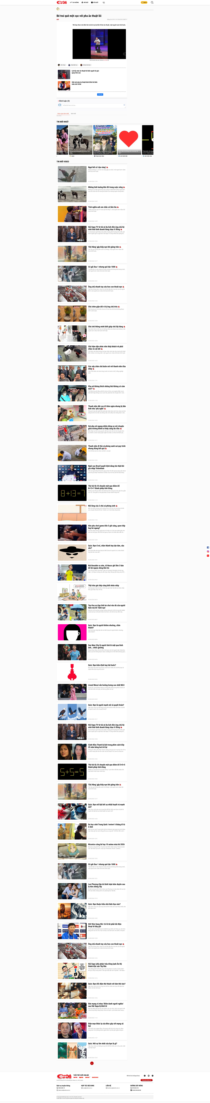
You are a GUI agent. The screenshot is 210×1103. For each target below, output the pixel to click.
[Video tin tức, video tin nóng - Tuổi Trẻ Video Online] (88, 1080)
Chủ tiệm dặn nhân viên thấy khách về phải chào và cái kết (105, 351)
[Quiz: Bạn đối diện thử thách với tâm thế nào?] (72, 994)
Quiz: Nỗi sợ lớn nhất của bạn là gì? (102, 1047)
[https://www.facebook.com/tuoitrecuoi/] (145, 1079)
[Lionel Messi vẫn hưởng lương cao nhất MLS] (72, 695)
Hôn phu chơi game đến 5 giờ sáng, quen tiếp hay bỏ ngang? (106, 530)
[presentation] (56, 143)
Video (72, 159)
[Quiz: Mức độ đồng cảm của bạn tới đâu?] (129, 143)
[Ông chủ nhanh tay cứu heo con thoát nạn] (72, 297)
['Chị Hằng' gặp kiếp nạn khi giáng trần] (72, 257)
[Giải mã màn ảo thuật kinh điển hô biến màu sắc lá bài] (64, 85)
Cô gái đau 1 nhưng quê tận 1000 (102, 270)
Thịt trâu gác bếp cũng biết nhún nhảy (103, 589)
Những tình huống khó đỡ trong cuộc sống (80, 155)
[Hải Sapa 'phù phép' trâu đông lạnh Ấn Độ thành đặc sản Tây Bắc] (72, 974)
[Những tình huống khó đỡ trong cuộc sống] (80, 143)
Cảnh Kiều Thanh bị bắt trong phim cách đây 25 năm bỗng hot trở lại (106, 749)
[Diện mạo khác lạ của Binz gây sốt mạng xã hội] (72, 1034)
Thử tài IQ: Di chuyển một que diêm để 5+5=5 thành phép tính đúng (106, 769)
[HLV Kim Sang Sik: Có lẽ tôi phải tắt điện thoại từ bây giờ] (72, 934)
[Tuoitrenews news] (95, 1080)
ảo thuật (105, 60)
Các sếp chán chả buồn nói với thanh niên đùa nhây (107, 370)
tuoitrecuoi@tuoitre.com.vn (114, 1091)
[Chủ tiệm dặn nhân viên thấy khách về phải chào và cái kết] (72, 357)
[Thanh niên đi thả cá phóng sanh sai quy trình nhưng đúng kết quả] (72, 456)
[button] (103, 2)
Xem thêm (92, 1066)
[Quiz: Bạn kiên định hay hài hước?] (72, 675)
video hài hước (87, 65)
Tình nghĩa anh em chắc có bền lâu (102, 210)
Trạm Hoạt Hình (100, 159)
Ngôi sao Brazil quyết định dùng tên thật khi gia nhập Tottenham (106, 470)
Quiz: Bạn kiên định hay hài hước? (102, 668)
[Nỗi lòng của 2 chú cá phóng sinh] (72, 516)
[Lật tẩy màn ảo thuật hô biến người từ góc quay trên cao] (64, 74)
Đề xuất (95, 2)
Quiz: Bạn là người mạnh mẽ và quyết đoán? (106, 708)
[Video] (105, 9)
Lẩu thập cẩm (123, 159)
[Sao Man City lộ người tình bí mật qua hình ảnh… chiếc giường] (72, 655)
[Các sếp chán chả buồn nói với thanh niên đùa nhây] (72, 376)
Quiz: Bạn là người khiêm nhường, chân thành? (104, 629)
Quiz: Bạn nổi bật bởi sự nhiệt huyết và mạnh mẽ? (106, 809)
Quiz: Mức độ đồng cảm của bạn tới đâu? (128, 155)
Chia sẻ (100, 94)
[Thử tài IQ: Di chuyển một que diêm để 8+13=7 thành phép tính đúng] (72, 496)
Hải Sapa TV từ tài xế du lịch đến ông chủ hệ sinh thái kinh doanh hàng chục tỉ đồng (106, 231)
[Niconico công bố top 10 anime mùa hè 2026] (72, 854)
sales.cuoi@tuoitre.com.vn (64, 1093)
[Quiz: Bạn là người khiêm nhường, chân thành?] (72, 635)
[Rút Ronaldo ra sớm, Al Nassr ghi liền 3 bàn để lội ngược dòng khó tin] (72, 576)
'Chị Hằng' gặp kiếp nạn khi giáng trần (103, 250)
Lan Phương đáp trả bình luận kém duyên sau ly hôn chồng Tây (106, 888)
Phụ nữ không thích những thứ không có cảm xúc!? (106, 390)
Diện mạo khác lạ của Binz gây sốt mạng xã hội (105, 1028)
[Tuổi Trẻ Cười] (152, 1079)
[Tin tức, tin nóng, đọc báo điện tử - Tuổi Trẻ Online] (75, 1080)
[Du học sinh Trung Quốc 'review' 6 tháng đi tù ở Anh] (72, 835)
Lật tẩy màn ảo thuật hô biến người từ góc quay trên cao (85, 72)
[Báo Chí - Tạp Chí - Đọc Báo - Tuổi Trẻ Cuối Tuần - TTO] (82, 1080)
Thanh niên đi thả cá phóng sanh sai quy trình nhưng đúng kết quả (107, 450)
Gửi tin (145, 2)
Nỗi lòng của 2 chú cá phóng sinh (102, 509)
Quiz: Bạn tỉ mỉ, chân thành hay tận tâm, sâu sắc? (106, 550)
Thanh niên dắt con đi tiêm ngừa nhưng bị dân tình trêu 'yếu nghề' (107, 410)
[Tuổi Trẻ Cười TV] (148, 1079)
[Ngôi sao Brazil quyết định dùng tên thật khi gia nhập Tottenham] (72, 476)
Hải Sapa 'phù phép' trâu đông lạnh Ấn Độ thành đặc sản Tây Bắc (105, 968)
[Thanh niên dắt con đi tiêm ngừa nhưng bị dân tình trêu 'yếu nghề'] (72, 416)
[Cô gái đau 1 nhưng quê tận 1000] (72, 277)
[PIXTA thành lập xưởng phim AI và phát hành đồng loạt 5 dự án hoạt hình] (105, 143)
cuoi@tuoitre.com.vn (87, 1091)
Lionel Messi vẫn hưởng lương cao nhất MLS (106, 688)
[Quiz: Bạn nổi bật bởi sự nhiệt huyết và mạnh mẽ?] (72, 815)
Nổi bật (86, 2)
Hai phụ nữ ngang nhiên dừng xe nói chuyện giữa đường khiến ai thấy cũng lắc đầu (106, 430)
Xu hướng (76, 2)
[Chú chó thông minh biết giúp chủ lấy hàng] (72, 337)
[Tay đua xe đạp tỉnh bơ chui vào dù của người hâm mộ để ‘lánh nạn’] (72, 615)
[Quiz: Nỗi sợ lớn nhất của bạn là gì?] (72, 1054)
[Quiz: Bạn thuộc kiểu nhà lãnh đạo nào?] (72, 914)
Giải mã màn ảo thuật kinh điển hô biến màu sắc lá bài (84, 83)
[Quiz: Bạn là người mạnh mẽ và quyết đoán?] (72, 715)
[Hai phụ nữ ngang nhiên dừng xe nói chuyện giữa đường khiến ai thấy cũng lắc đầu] (72, 436)
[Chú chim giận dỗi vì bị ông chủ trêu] (72, 317)
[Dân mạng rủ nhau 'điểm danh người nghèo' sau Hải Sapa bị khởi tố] (72, 1014)
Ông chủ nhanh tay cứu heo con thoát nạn (105, 290)
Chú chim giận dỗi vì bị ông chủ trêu (103, 310)
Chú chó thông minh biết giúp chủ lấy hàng (105, 330)
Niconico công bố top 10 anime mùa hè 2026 (106, 847)
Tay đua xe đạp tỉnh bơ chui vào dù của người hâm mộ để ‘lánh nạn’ (106, 609)
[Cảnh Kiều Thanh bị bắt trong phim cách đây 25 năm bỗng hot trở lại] (72, 755)
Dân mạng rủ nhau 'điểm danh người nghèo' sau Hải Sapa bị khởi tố (105, 1008)
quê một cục (74, 65)
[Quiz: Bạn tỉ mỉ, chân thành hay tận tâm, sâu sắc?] (72, 556)
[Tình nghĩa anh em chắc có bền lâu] (72, 217)
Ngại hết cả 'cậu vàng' (97, 170)
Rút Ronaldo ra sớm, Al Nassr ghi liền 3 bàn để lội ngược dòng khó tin (106, 570)
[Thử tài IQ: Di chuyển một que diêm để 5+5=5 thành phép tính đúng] (72, 775)
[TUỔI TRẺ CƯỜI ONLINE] (64, 1080)
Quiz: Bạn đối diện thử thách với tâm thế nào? (107, 987)
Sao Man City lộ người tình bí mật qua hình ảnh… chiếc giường (105, 649)
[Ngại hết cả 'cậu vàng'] (72, 177)
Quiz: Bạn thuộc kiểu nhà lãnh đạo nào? (104, 907)
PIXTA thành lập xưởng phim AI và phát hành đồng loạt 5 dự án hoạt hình (105, 155)
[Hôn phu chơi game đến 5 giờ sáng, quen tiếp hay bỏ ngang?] (72, 536)
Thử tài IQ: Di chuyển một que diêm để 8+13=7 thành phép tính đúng (104, 490)
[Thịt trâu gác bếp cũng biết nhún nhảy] (72, 596)
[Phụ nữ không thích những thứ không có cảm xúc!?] (72, 396)
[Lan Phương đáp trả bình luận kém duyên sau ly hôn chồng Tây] (72, 894)
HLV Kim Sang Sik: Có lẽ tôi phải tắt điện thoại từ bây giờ (104, 928)
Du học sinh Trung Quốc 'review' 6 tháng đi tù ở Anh (106, 829)
